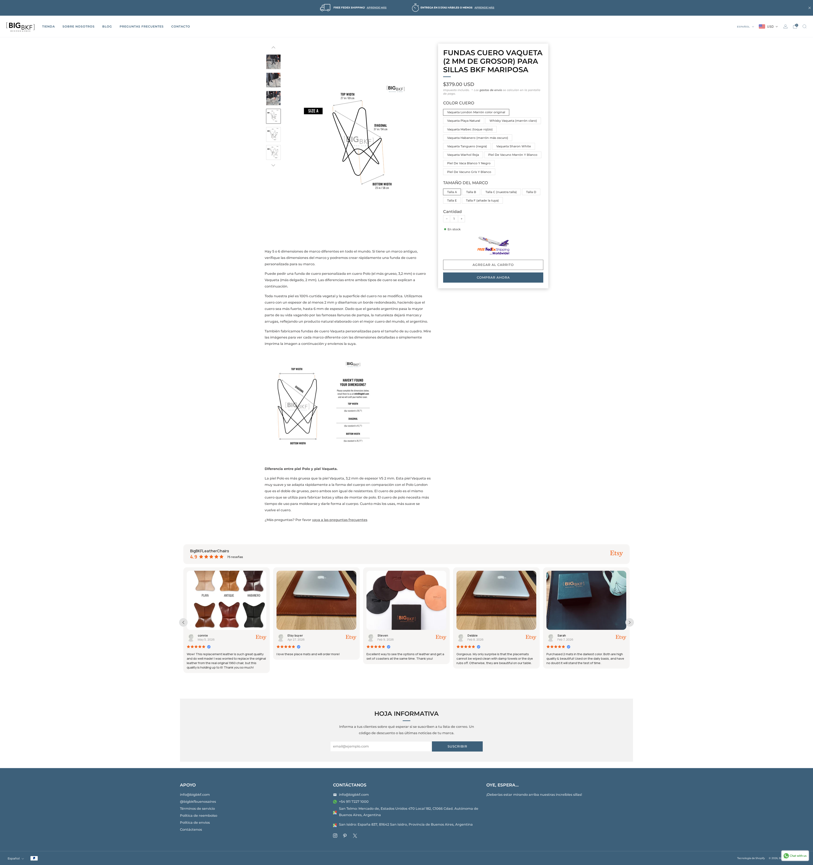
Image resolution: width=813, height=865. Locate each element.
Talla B (471, 192)
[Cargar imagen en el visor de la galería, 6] (273, 116)
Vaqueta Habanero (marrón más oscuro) (477, 138)
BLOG (107, 26)
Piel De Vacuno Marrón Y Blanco (512, 155)
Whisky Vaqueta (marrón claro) (513, 121)
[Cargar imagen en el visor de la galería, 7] (273, 134)
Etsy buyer (205, 635)
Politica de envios (195, 823)
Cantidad (452, 211)
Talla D (531, 192)
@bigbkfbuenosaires (198, 802)
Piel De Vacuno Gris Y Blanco (469, 172)
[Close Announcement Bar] (809, 8)
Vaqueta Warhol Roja (463, 155)
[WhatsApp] (335, 802)
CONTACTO (180, 26)
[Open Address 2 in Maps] (335, 825)
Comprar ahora (493, 277)
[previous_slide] (183, 622)
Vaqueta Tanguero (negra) (467, 146)
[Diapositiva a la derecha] (273, 165)
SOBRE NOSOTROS (78, 26)
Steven (293, 635)
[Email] (335, 795)
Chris (562, 635)
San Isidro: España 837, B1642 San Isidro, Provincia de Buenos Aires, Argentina (406, 824)
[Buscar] (804, 26)
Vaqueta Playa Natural (463, 121)
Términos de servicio (197, 809)
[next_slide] (629, 622)
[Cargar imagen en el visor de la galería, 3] (273, 61)
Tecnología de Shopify (751, 858)
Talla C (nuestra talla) (501, 192)
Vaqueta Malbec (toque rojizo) (470, 129)
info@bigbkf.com (195, 795)
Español (744, 26)
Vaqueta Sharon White (513, 146)
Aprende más (377, 7)
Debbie (383, 635)
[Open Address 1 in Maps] (335, 812)
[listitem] (352, 8)
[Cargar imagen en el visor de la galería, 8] (273, 152)
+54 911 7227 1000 (354, 802)
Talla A (452, 192)
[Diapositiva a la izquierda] (273, 49)
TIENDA (48, 26)
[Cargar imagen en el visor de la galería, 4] (273, 80)
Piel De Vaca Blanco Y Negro (469, 163)
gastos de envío (491, 90)
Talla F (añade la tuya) (482, 200)
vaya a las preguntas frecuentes (339, 520)
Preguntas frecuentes (142, 26)
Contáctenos (191, 830)
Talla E (452, 200)
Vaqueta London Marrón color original (476, 112)
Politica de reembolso (198, 816)
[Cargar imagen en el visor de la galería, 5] (273, 98)
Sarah (472, 635)
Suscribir (457, 746)
